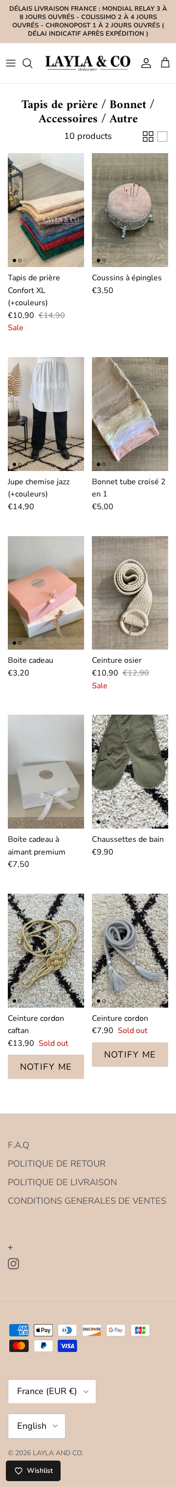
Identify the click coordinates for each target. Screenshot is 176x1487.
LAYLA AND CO (57, 1453)
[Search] (32, 63)
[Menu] (11, 63)
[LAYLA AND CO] (88, 63)
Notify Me (46, 1067)
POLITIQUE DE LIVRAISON (62, 1182)
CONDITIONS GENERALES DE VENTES (87, 1201)
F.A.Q (18, 1145)
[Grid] (148, 136)
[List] (162, 136)
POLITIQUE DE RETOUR (57, 1164)
